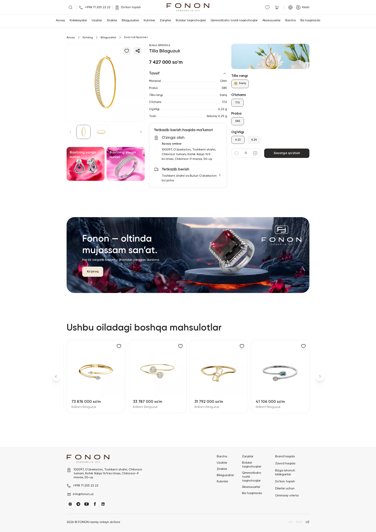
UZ (307, 522)
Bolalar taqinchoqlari (191, 20)
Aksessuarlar (271, 20)
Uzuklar (97, 20)
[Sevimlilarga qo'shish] (127, 51)
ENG (299, 522)
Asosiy (60, 20)
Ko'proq (93, 271)
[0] (268, 7)
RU (291, 522)
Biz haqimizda (310, 20)
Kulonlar (149, 20)
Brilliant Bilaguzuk (83, 407)
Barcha (290, 20)
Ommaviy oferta (287, 495)
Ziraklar (112, 20)
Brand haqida (285, 456)
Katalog (88, 37)
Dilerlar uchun (285, 488)
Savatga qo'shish (287, 153)
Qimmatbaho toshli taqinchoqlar (234, 20)
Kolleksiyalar (78, 20)
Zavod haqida (285, 463)
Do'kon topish (285, 481)
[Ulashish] (138, 51)
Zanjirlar (165, 20)
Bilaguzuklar (130, 20)
